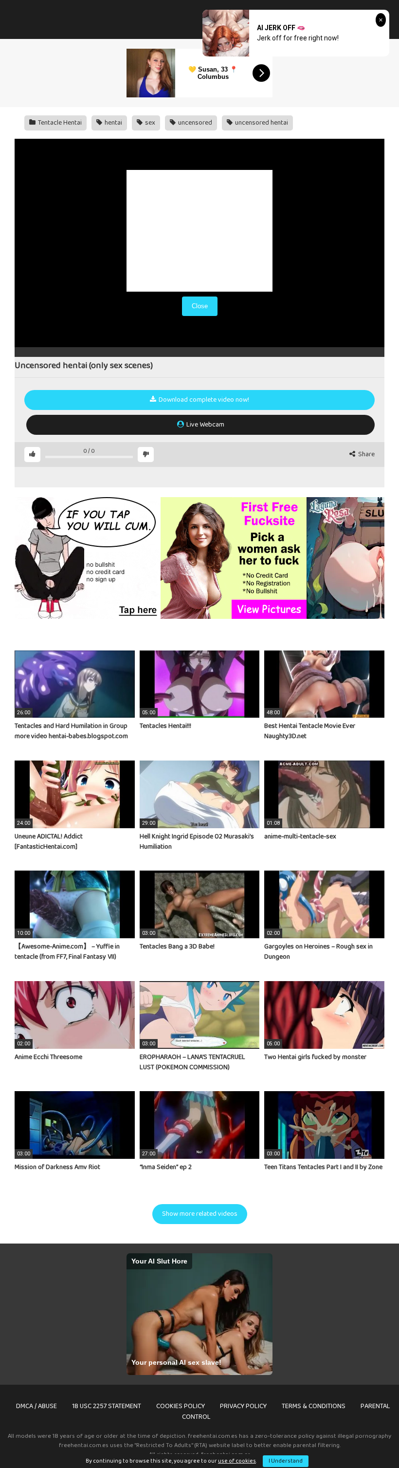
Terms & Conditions (313, 1406)
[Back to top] (366, 1439)
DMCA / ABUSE (36, 1406)
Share (366, 454)
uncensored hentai (261, 122)
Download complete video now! (203, 399)
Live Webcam (204, 424)
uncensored (194, 122)
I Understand (286, 1461)
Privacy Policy (243, 1406)
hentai (112, 122)
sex (149, 122)
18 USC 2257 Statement (106, 1406)
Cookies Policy (180, 1406)
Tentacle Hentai (59, 122)
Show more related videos (199, 1213)
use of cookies (237, 1461)
